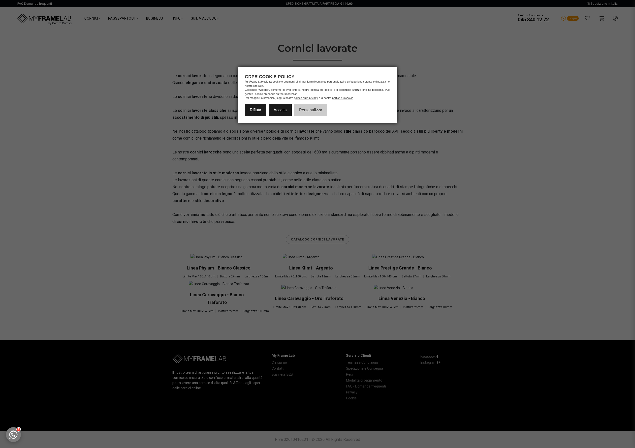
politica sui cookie (342, 97)
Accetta (280, 110)
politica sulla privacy (306, 97)
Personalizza (310, 110)
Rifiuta (255, 110)
